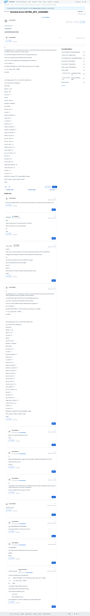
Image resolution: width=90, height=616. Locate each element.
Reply (53, 209)
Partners (40, 1)
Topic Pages (56, 1)
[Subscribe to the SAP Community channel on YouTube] (76, 613)
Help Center (50, 1)
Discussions (38, 4)
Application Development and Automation (28, 4)
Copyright (22, 613)
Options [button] (84, 11)
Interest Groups (17, 4)
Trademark (35, 613)
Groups (29, 1)
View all (63, 85)
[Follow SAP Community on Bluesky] (74, 613)
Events (44, 1)
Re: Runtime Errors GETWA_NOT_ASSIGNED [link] (48, 4)
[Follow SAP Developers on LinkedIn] (79, 613)
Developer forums (37, 8)
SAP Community (7, 4)
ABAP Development (8, 28)
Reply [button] (54, 186)
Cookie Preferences (47, 613)
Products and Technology (21, 1)
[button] (80, 22)
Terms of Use (16, 613)
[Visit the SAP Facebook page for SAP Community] (72, 613)
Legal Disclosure (28, 613)
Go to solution (45, 17)
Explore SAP (78, 1)
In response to (19, 432)
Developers (34, 1)
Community (12, 1)
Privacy (11, 613)
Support (40, 613)
